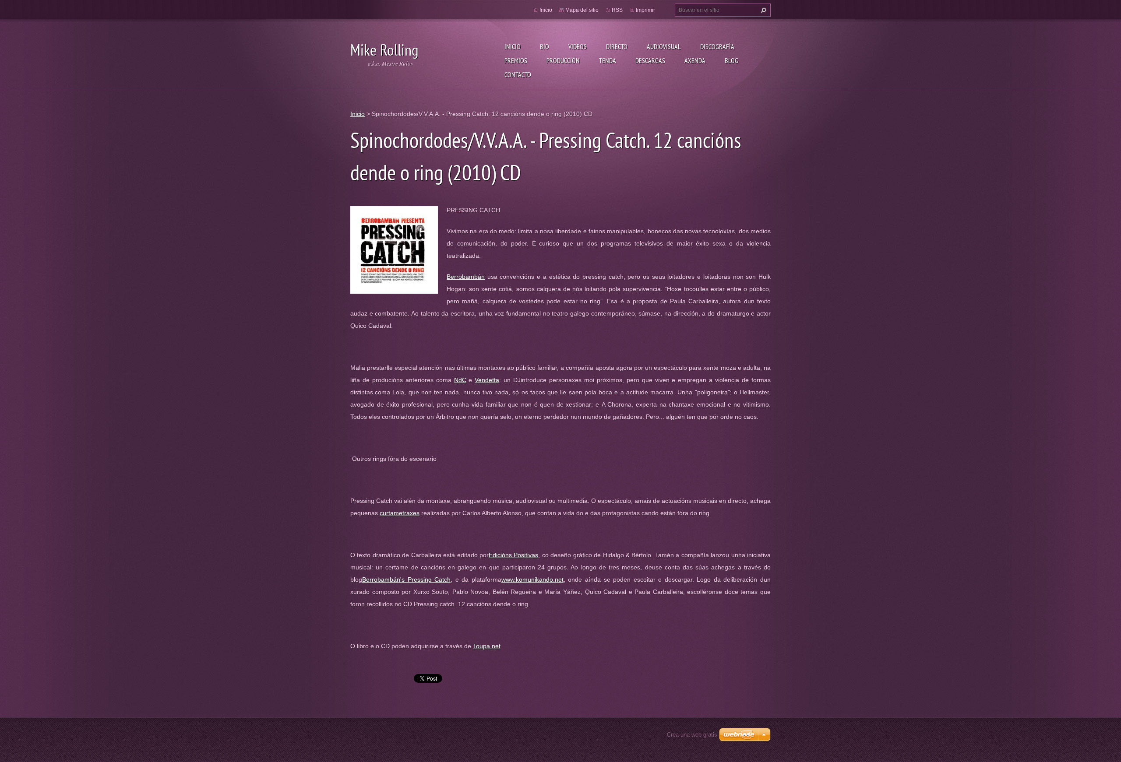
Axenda (694, 60)
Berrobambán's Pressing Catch (406, 579)
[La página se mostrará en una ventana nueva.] (394, 249)
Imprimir (645, 10)
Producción (563, 60)
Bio (544, 46)
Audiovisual (664, 46)
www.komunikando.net (532, 579)
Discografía (717, 46)
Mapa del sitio (582, 10)
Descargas (650, 60)
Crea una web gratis (692, 734)
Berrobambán (466, 276)
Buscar (762, 10)
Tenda (607, 60)
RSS (617, 10)
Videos (577, 46)
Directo (616, 46)
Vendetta (487, 379)
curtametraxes (399, 512)
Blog (731, 60)
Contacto (517, 74)
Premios (515, 60)
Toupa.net (487, 646)
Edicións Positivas (513, 554)
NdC (460, 379)
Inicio (512, 46)
